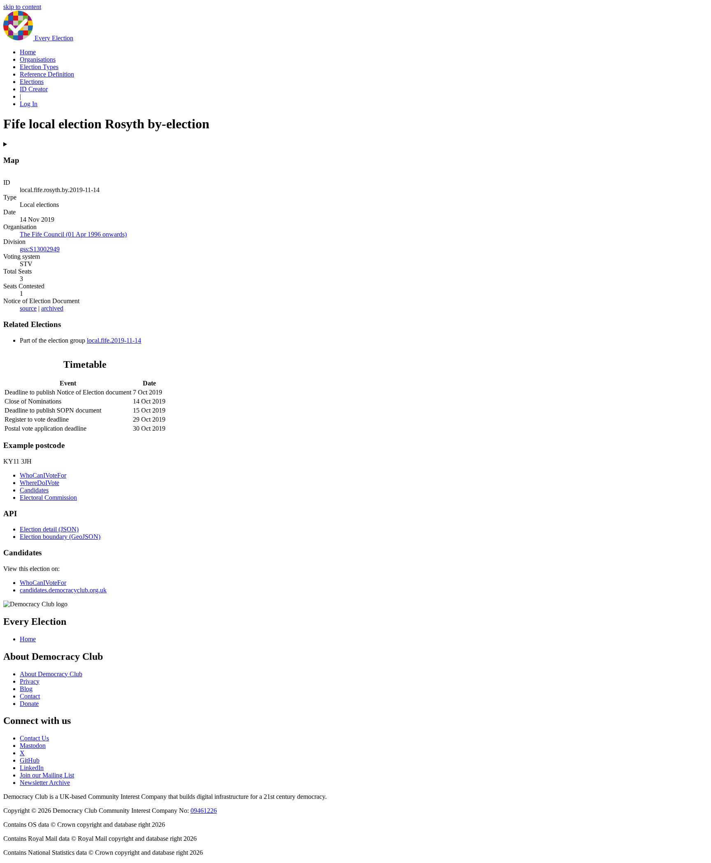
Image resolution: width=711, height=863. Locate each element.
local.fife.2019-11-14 (114, 340)
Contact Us (34, 738)
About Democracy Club (51, 673)
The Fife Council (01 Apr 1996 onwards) (73, 234)
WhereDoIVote (39, 482)
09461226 (204, 810)
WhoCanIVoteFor (43, 475)
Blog (26, 688)
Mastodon (33, 745)
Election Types (39, 66)
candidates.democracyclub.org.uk (63, 590)
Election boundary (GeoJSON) (60, 536)
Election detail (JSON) (49, 529)
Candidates (34, 490)
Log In (28, 103)
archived (52, 308)
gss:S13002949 (40, 249)
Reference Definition (47, 74)
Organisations (38, 59)
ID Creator (34, 89)
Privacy (30, 681)
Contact (30, 696)
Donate (29, 703)
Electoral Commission (48, 497)
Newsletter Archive (45, 782)
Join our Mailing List (47, 775)
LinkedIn (32, 767)
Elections (32, 81)
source (28, 308)
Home (28, 52)
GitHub (30, 760)
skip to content (22, 6)
